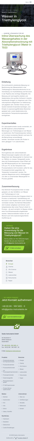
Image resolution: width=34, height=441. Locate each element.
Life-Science (12, 269)
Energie (15, 10)
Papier (10, 280)
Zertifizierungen (24, 399)
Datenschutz (6, 424)
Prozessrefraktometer (9, 367)
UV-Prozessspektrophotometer (10, 371)
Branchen (9, 10)
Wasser (10, 272)
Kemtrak (5, 397)
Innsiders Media (22, 438)
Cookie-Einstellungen (8, 427)
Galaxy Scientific (7, 411)
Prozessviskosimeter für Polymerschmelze (8, 361)
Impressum (6, 419)
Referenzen (23, 405)
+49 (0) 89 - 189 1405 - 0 (13, 306)
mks (4, 405)
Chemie (10, 266)
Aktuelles (22, 402)
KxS (4, 402)
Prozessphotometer (8, 375)
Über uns (22, 397)
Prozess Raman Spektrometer (7, 388)
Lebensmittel (12, 275)
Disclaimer (6, 421)
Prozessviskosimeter (8, 364)
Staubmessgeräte (8, 378)
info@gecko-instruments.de (14, 309)
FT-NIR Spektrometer (9, 385)
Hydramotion (6, 399)
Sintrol (4, 408)
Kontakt (22, 408)
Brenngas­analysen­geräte (8, 381)
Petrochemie (12, 278)
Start (3, 10)
